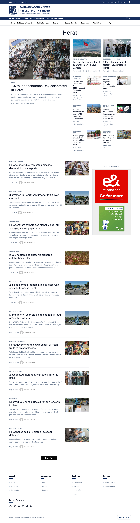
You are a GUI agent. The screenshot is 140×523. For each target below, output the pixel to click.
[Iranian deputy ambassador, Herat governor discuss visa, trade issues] (124, 108)
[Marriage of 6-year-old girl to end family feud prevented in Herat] (77, 318)
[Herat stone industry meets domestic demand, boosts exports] (77, 168)
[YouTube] (19, 506)
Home (12, 23)
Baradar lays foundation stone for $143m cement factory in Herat (79, 86)
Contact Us (23, 2)
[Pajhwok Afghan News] (29, 10)
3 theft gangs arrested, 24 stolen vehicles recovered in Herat (79, 140)
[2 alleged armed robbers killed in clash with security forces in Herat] (77, 288)
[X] (14, 506)
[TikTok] (27, 506)
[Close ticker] (130, 18)
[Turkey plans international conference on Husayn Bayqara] (87, 48)
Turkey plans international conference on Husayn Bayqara (86, 65)
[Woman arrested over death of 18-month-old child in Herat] (94, 108)
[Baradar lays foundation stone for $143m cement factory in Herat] (94, 80)
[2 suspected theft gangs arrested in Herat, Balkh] (77, 378)
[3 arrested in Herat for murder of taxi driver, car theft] (77, 198)
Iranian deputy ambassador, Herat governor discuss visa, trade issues (109, 113)
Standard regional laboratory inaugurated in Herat (109, 84)
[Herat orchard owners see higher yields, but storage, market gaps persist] (77, 228)
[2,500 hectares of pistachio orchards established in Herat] (77, 258)
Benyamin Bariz (29, 182)
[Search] (130, 2)
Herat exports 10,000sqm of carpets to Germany (108, 139)
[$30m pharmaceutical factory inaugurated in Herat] (117, 48)
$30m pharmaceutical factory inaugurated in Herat (114, 65)
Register (124, 2)
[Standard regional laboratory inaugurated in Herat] (124, 80)
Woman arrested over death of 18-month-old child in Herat (78, 113)
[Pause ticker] (127, 18)
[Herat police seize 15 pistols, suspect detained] (77, 435)
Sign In (113, 2)
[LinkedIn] (31, 506)
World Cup (97, 23)
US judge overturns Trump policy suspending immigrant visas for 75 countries (52, 18)
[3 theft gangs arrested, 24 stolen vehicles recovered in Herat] (94, 134)
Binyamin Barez (28, 212)
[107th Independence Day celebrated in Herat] (39, 59)
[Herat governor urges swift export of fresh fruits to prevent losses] (77, 348)
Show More (49, 458)
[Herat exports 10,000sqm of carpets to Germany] (124, 134)
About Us (12, 2)
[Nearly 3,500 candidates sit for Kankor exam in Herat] (77, 405)
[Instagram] (23, 506)
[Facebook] (10, 506)
